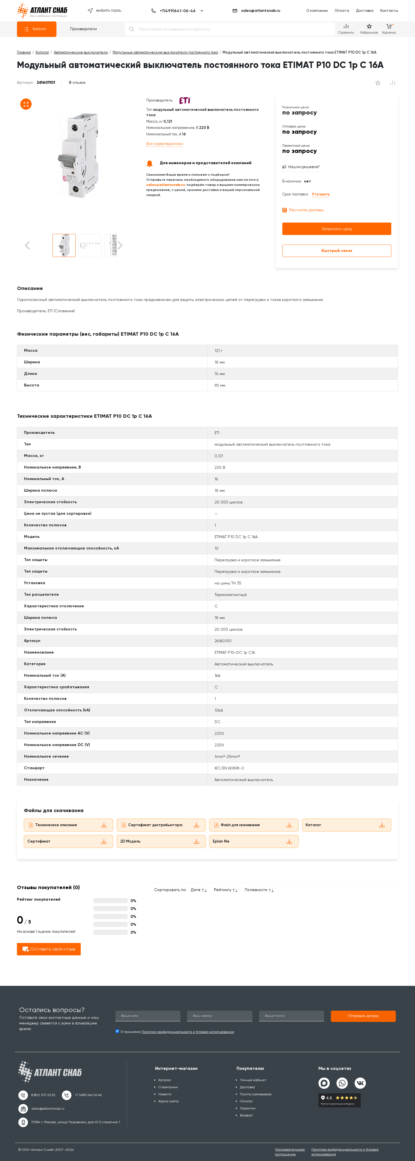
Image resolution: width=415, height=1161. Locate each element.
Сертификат (39, 841)
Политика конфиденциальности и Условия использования (345, 1151)
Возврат (246, 1115)
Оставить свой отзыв (52, 949)
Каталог (39, 29)
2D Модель (130, 841)
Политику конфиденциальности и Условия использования (188, 1032)
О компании (317, 10)
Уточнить (321, 194)
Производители (83, 29)
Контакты (389, 10)
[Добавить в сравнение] (377, 82)
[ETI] (184, 100)
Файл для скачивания (240, 825)
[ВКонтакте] (360, 1081)
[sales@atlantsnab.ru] (41, 1109)
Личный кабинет (253, 1080)
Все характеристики (164, 144)
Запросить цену (337, 229)
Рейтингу (222, 889)
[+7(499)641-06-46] (176, 10)
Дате (195, 889)
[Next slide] (119, 245)
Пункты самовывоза (256, 1094)
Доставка (365, 10)
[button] (64, 245)
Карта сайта (168, 1101)
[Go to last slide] (37, 245)
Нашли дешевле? (304, 167)
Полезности (256, 889)
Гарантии (247, 1108)
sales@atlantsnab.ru (260, 10)
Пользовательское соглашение (290, 1151)
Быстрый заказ (337, 250)
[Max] (324, 1083)
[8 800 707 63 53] (36, 1095)
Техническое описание (56, 825)
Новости (164, 1094)
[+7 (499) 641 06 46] (82, 1095)
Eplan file (221, 841)
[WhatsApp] (342, 1081)
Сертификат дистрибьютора (155, 825)
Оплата (342, 10)
